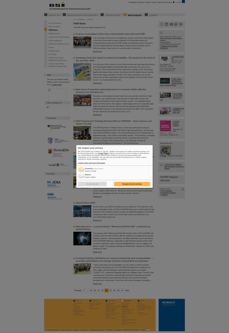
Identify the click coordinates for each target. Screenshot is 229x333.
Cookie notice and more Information (91, 163)
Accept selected (92, 184)
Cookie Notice (103, 153)
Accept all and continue (132, 184)
